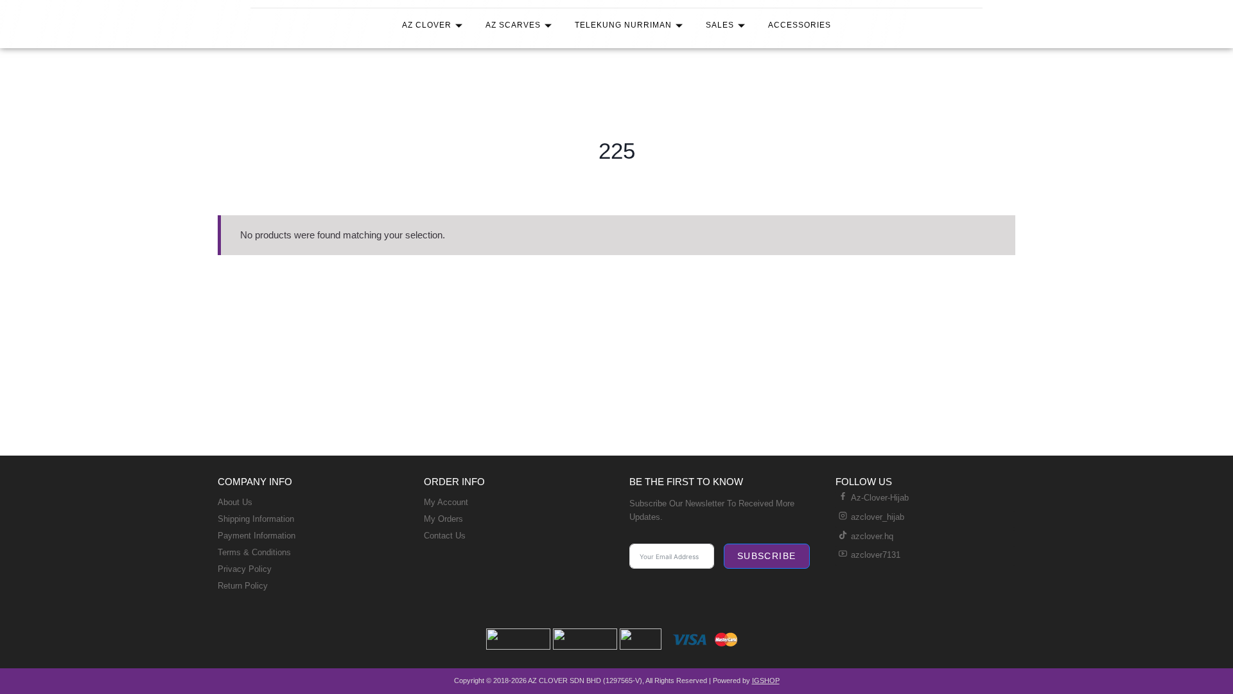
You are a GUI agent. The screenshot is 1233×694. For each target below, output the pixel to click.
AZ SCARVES (513, 25)
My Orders (443, 519)
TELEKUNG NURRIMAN (623, 25)
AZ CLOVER (426, 25)
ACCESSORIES (799, 25)
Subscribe (766, 556)
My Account (446, 502)
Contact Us (445, 535)
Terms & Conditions (254, 552)
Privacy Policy (245, 569)
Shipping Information (256, 519)
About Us (235, 502)
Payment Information (256, 535)
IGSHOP (766, 680)
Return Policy (243, 586)
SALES (720, 25)
